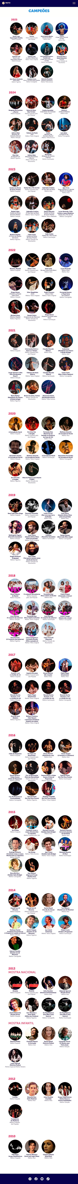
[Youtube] (42, 1178)
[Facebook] (36, 1178)
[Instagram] (29, 1178)
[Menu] (74, 3)
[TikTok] (48, 1178)
